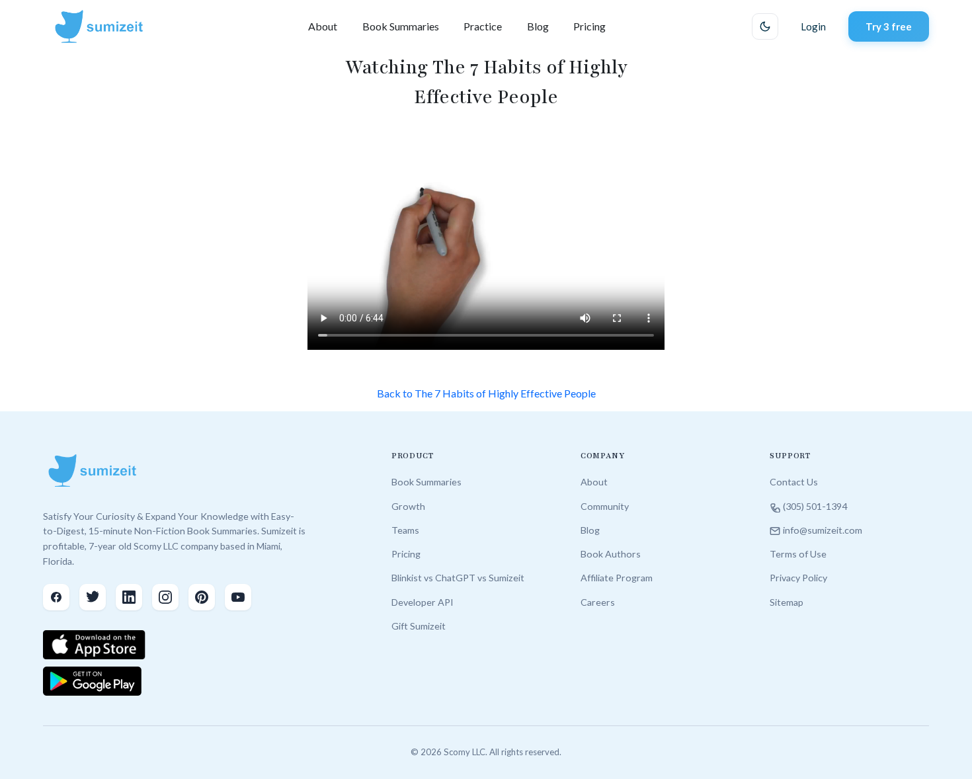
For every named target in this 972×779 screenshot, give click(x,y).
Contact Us (794, 481)
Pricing (589, 26)
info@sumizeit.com (822, 530)
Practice (483, 26)
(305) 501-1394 (815, 506)
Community (605, 506)
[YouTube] (238, 597)
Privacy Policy (798, 577)
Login (813, 26)
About (322, 26)
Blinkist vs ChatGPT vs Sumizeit (457, 577)
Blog (538, 26)
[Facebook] (56, 597)
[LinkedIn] (129, 597)
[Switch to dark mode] (765, 26)
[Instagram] (165, 597)
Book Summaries (400, 26)
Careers (598, 602)
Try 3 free (889, 26)
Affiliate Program (617, 577)
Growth (408, 506)
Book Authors (611, 553)
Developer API (422, 602)
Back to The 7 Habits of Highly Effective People (486, 393)
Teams (405, 530)
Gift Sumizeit (418, 626)
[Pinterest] (201, 597)
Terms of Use (798, 553)
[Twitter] (92, 597)
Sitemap (786, 602)
